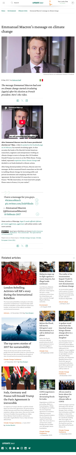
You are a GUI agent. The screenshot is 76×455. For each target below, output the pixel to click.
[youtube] (18, 448)
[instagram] (22, 448)
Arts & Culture (63, 302)
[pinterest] (10, 448)
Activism (6, 313)
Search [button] (16, 3)
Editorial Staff (16, 80)
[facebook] (2, 448)
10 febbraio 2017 (12, 214)
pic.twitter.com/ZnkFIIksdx (19, 203)
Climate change (25, 238)
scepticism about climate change (25, 160)
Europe (32, 238)
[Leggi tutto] (73, 258)
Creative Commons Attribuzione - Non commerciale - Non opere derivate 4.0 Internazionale (22, 232)
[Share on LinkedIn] (27, 101)
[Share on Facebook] (18, 101)
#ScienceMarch (13, 200)
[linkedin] (25, 448)
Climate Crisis (43, 351)
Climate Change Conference (12, 359)
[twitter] (6, 448)
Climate (38, 238)
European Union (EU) (8, 240)
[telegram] (29, 448)
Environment (43, 305)
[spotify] (14, 448)
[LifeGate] (38, 2)
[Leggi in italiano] (41, 80)
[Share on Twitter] (22, 101)
